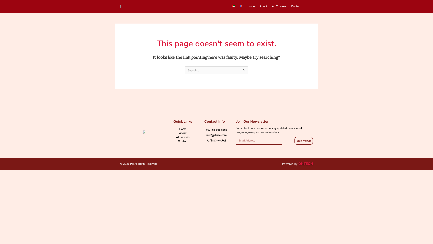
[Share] (35, 182)
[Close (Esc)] (49, 182)
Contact (295, 6)
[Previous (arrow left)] (7, 188)
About (263, 6)
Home (251, 6)
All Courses (279, 6)
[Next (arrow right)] (21, 188)
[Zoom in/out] (7, 182)
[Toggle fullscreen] (21, 182)
